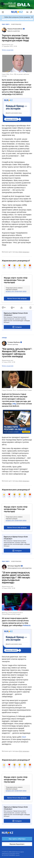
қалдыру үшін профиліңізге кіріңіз (16, 291)
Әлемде (4, 337)
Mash (24, 737)
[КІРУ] (31, 12)
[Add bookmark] (30, 307)
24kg (14, 404)
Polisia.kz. (27, 625)
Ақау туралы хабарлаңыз (17, 839)
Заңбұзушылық (16, 24)
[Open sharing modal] (21, 307)
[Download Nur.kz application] (17, 4)
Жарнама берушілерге (17, 844)
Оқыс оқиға (6, 24)
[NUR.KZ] (17, 12)
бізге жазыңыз (24, 252)
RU (27, 12)
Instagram (18, 327)
